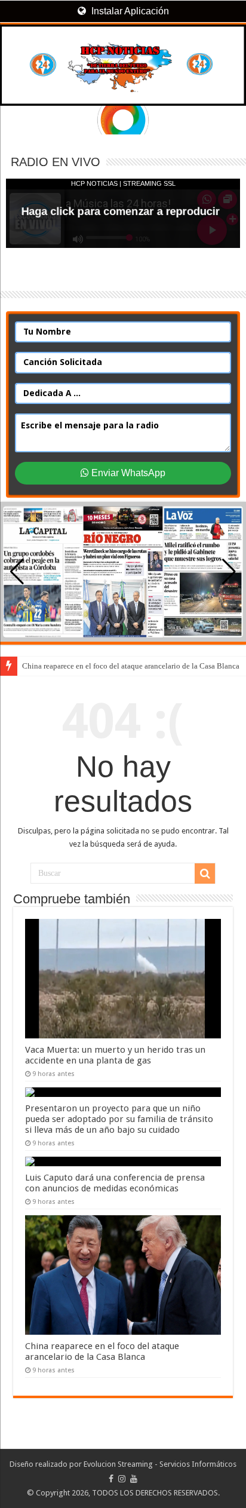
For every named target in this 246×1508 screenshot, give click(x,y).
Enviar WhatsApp (127, 473)
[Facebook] (111, 1479)
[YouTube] (134, 1479)
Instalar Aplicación (129, 11)
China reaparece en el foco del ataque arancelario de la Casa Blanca (130, 665)
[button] (229, 572)
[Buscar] (205, 873)
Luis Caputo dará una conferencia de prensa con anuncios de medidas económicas (115, 1183)
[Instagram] (122, 1479)
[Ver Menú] (15, 54)
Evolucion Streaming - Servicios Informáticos (160, 1464)
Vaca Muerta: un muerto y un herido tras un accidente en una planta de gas (115, 1055)
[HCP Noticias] (123, 65)
